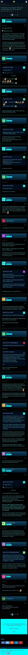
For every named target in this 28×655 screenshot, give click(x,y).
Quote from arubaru (8, 352)
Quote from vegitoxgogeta (10, 342)
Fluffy (3, 11)
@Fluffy (4, 306)
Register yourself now (20, 624)
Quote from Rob (7, 271)
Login (14, 631)
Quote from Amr (7, 99)
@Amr (3, 584)
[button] (2, 2)
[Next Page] (18, 15)
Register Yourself (14, 628)
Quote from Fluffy (8, 67)
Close (9, 653)
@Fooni (5, 138)
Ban (4, 369)
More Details (3, 653)
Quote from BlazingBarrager (11, 552)
